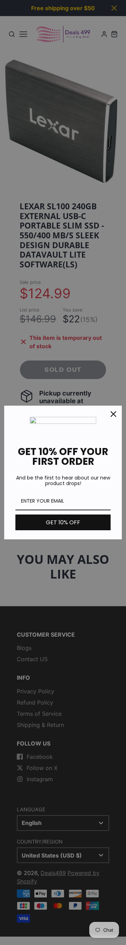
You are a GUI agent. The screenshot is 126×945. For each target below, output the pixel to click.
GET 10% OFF (63, 522)
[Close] (113, 414)
